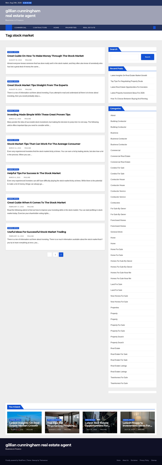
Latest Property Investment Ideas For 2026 (127, 93)
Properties (71, 28)
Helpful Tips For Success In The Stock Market (34, 173)
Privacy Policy (144, 460)
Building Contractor (118, 121)
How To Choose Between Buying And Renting (129, 99)
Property (114, 313)
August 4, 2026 (17, 429)
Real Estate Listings (119, 366)
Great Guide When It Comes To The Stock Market (36, 202)
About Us (126, 460)
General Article (13, 52)
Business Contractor (119, 139)
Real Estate (89, 28)
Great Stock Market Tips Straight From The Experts (37, 85)
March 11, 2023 (15, 119)
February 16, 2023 (16, 236)
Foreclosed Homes (118, 220)
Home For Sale (117, 249)
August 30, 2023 (15, 60)
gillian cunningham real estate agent (38, 445)
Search (113, 49)
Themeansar (43, 460)
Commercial (20, 28)
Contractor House (118, 179)
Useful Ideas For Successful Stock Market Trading (36, 231)
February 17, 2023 (16, 207)
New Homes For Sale (119, 296)
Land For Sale (116, 284)
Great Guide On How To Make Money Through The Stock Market (45, 55)
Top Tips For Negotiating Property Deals (127, 81)
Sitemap (153, 460)
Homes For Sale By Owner (121, 261)
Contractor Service (118, 191)
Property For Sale (118, 325)
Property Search (117, 337)
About (113, 115)
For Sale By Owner (118, 209)
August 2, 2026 (55, 429)
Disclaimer (134, 460)
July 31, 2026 (92, 429)
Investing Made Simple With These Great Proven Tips (38, 114)
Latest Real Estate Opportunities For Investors (129, 87)
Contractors (40, 28)
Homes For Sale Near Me (121, 273)
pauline (28, 60)
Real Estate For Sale (119, 354)
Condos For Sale (117, 168)
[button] (150, 27)
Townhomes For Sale (119, 377)
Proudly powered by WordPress (16, 460)
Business (114, 133)
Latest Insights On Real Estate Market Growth (129, 75)
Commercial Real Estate (120, 156)
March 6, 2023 (15, 177)
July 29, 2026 (129, 429)
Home (56, 28)
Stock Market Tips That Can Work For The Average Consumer (43, 143)
